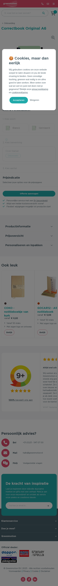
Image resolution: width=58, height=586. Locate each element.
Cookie (35, 571)
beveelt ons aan (21, 400)
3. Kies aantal (10, 168)
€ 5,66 (44, 315)
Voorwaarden (15, 571)
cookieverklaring (20, 92)
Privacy (26, 571)
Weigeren (34, 100)
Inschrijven (48, 505)
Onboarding (9, 23)
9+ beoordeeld (40, 201)
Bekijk (9, 332)
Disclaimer (45, 571)
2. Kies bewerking (12, 142)
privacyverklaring (40, 89)
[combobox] (20, 13)
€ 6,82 (11, 318)
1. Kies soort (9, 119)
